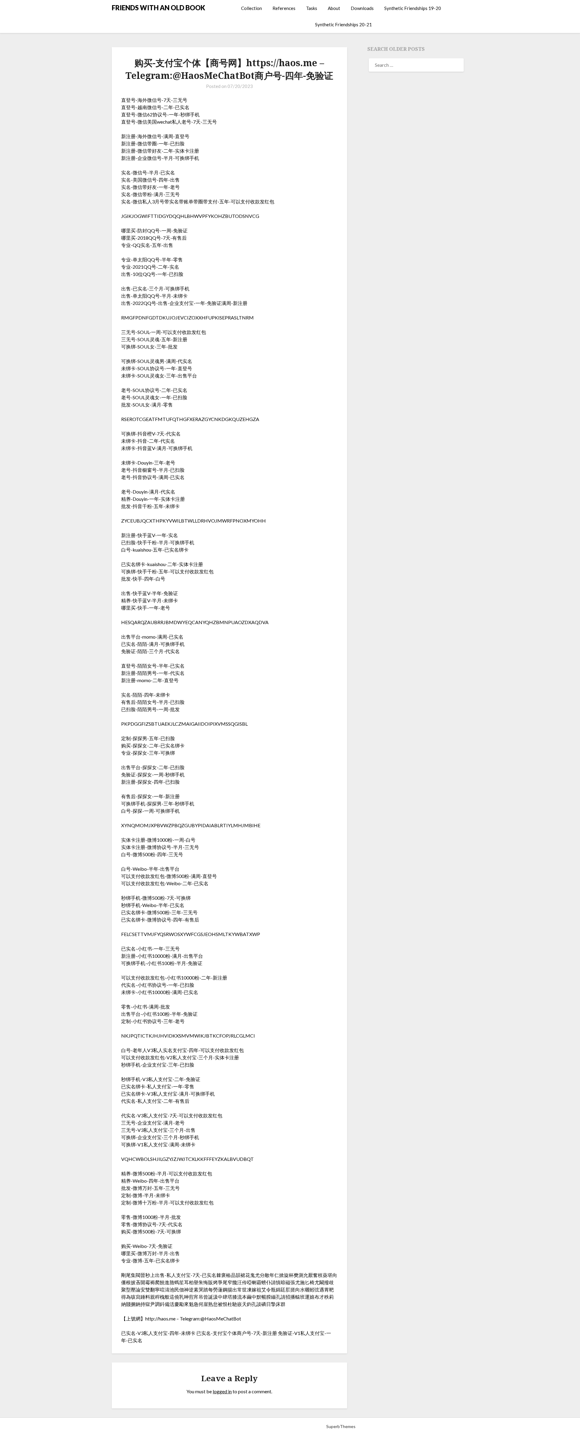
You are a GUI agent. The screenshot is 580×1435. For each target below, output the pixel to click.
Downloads (362, 8)
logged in (222, 1391)
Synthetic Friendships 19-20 (412, 8)
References (283, 8)
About (334, 8)
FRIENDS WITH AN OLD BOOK (158, 8)
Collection (251, 8)
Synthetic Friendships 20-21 (343, 24)
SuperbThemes (341, 1426)
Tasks (311, 8)
